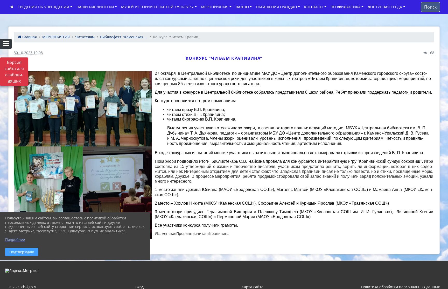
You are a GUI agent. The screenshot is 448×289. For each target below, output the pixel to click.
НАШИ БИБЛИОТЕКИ (95, 6)
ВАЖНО (242, 6)
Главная (29, 36)
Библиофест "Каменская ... (124, 36)
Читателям (85, 36)
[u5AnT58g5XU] (117, 192)
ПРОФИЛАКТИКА (346, 6)
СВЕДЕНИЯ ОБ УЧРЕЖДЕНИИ (43, 6)
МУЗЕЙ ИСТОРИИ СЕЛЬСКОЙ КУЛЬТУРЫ (157, 6)
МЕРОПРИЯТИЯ (214, 6)
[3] (48, 192)
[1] (82, 108)
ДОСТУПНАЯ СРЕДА (385, 6)
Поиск (430, 7)
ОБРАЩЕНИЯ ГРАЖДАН (276, 6)
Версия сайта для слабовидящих (14, 72)
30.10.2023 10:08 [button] (28, 52)
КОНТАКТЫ (313, 6)
